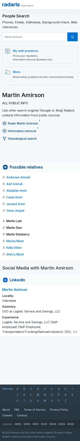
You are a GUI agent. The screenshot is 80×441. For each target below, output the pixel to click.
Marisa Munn (15, 241)
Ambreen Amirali (18, 177)
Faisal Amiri (14, 197)
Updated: (7, 424)
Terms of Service (35, 409)
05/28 (70, 424)
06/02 (27, 424)
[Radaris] (11, 4)
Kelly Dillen (14, 247)
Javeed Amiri (15, 204)
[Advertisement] (40, 154)
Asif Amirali (14, 184)
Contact (22, 415)
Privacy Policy (59, 409)
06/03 (18, 424)
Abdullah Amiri (16, 190)
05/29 (61, 424)
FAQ (16, 409)
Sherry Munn (15, 254)
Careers (7, 415)
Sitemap (7, 388)
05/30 (52, 424)
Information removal (22, 131)
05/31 (44, 424)
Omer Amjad (15, 210)
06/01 (36, 424)
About (6, 409)
